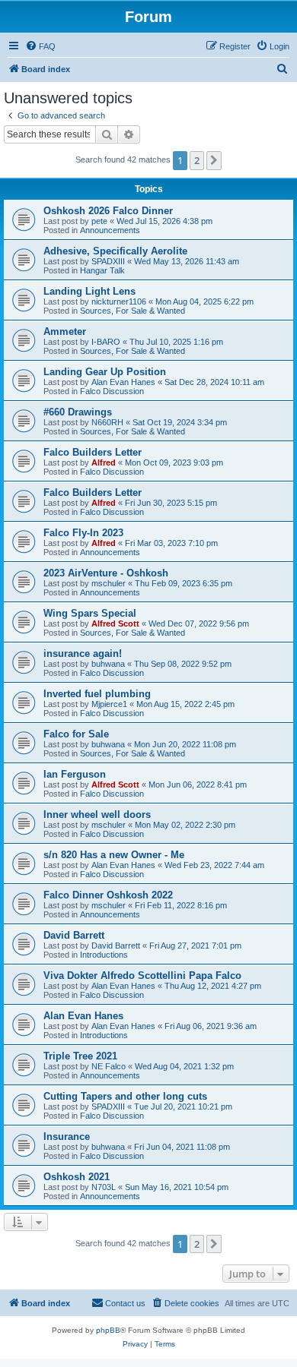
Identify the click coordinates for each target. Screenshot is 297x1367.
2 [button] (197, 160)
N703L (103, 1187)
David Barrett (73, 935)
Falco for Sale (76, 734)
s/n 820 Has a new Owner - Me (113, 854)
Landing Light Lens (89, 291)
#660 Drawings (77, 412)
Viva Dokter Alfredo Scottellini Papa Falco (142, 975)
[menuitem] (40, 46)
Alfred (103, 462)
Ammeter (64, 331)
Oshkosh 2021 (76, 1176)
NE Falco (108, 1066)
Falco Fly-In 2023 (83, 532)
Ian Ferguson (74, 774)
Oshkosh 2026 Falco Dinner (108, 210)
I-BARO (105, 341)
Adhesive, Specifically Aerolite (115, 251)
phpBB (108, 1330)
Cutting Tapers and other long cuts (125, 1096)
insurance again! (82, 653)
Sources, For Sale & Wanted (132, 310)
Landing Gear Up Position (104, 371)
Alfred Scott (115, 623)
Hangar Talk (102, 270)
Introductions (104, 954)
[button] (214, 160)
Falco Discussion (112, 391)
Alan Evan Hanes (123, 382)
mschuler (108, 583)
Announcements (110, 230)
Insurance (66, 1136)
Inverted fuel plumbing (97, 693)
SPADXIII (108, 261)
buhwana (108, 663)
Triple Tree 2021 (80, 1056)
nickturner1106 (118, 301)
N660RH (107, 422)
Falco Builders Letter (92, 452)
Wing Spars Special (89, 613)
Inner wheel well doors (97, 814)
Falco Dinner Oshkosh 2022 (108, 895)
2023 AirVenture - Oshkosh (105, 573)
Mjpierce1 (109, 704)
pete (99, 221)
